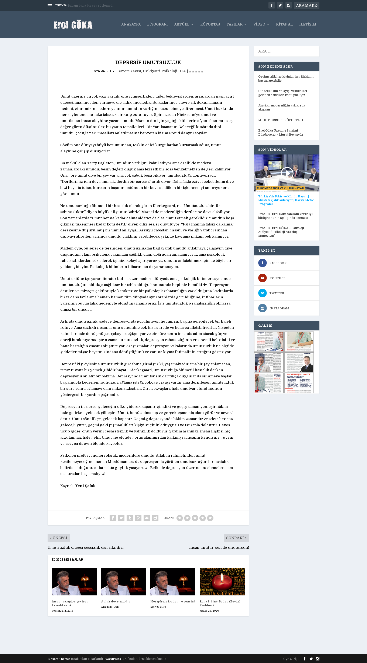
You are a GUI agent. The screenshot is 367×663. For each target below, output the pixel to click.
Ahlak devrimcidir (115, 601)
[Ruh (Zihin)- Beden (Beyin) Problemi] (222, 581)
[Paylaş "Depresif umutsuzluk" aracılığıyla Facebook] (113, 518)
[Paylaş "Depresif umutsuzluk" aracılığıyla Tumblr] (130, 518)
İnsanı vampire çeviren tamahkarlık (70, 603)
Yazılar (235, 24)
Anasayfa (131, 24)
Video (259, 24)
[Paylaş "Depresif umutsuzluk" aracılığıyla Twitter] (121, 518)
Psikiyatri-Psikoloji (160, 71)
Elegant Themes (59, 658)
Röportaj (210, 24)
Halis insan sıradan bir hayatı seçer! (95, 5)
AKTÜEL (181, 24)
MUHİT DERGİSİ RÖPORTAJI (280, 120)
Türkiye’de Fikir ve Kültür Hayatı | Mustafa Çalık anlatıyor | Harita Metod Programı (286, 200)
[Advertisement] (125, 638)
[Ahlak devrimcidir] (123, 581)
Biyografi (157, 24)
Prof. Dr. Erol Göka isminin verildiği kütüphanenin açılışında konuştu (285, 216)
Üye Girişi (291, 658)
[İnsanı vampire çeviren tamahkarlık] (74, 581)
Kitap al (284, 24)
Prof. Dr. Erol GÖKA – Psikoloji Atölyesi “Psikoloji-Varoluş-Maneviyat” (281, 231)
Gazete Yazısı (129, 71)
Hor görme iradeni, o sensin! (172, 601)
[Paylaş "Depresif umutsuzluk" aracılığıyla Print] (155, 518)
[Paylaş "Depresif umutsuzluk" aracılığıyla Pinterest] (138, 518)
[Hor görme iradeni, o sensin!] (172, 581)
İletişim (307, 24)
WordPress (113, 658)
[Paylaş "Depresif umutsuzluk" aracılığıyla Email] (147, 518)
